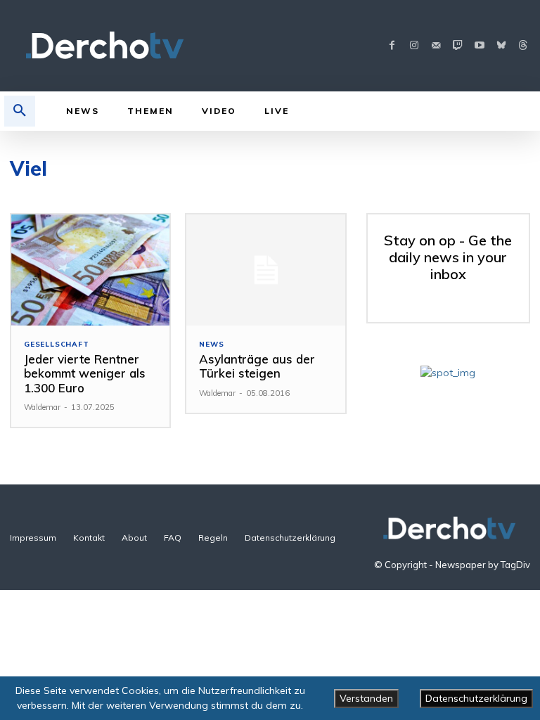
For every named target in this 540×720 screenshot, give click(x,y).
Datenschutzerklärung (476, 698)
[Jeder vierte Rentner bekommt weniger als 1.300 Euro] (90, 270)
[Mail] (435, 46)
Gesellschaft (56, 344)
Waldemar (42, 407)
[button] (19, 111)
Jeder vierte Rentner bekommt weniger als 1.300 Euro (85, 373)
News (211, 344)
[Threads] (522, 46)
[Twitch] (457, 46)
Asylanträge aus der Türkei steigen (257, 366)
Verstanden (366, 698)
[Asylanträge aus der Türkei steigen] (265, 270)
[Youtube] (479, 46)
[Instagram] (413, 46)
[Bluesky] (501, 46)
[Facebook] (392, 46)
